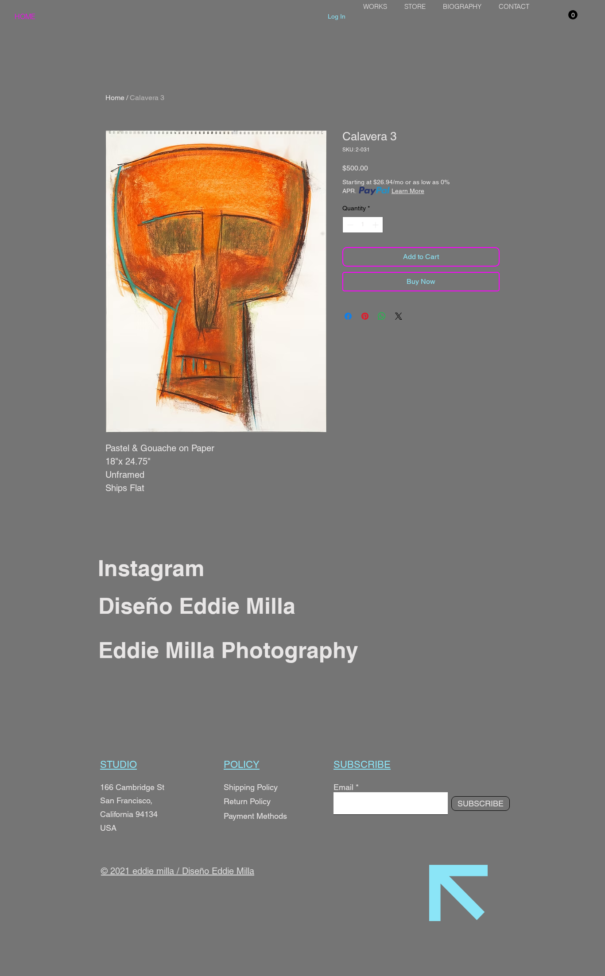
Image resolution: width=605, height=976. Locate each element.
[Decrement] (349, 224)
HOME (25, 16)
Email (343, 787)
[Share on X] (398, 316)
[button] (573, 14)
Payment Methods (255, 816)
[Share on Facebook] (348, 316)
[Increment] (376, 224)
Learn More (408, 190)
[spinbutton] (363, 224)
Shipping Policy (251, 787)
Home (114, 97)
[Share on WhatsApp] (381, 316)
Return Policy (248, 801)
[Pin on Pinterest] (365, 316)
